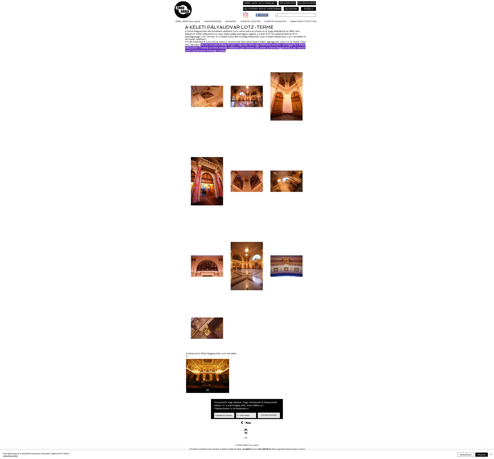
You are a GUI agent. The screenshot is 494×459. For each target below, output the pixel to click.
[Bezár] (490, 454)
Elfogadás (482, 454)
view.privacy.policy (10, 456)
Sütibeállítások (466, 454)
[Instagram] (245, 15)
